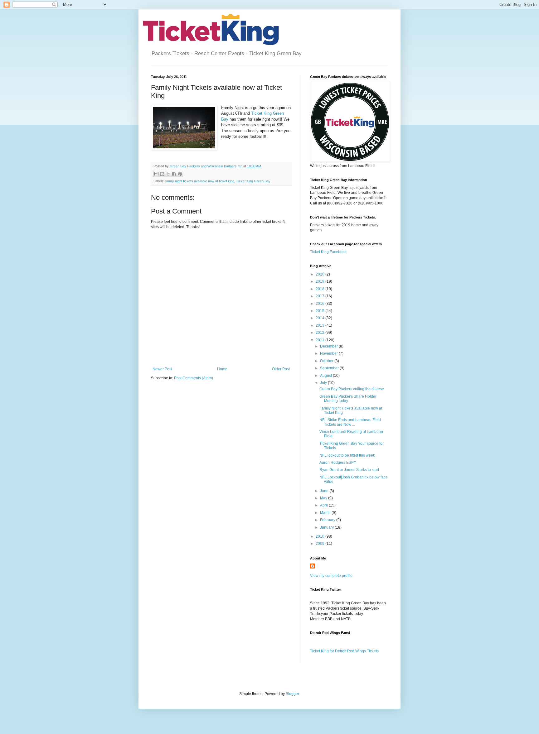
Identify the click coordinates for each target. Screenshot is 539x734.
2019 (320, 281)
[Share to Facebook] (174, 174)
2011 (320, 340)
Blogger (292, 694)
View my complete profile (331, 575)
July (324, 383)
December (329, 346)
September (330, 368)
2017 (320, 296)
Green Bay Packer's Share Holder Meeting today (347, 398)
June (324, 491)
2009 (320, 543)
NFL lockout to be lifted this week (347, 455)
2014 (320, 318)
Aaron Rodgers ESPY (337, 462)
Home (222, 369)
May (324, 498)
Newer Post (162, 369)
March (326, 513)
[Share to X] (168, 174)
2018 (320, 289)
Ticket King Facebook (328, 252)
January (327, 527)
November (329, 353)
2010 (320, 536)
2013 (320, 325)
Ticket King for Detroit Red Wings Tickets (344, 651)
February (328, 520)
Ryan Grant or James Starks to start (349, 470)
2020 (320, 274)
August (326, 375)
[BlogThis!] (162, 174)
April (324, 505)
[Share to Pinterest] (180, 174)
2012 (320, 332)
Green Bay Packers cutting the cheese (351, 389)
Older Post (281, 369)
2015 (320, 311)
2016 (320, 303)
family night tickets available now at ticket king (199, 181)
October (327, 361)
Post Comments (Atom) (193, 378)
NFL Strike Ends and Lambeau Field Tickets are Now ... (350, 422)
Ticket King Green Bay (253, 181)
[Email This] (156, 174)
